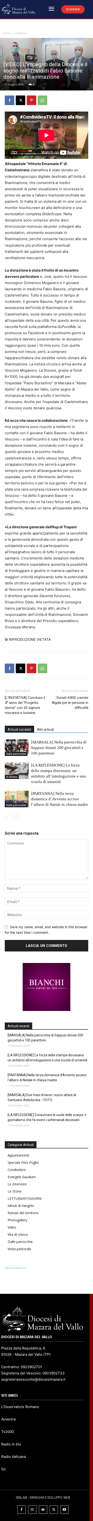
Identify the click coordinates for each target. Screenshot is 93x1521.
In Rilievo (21, 33)
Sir (3, 1469)
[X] (20, 100)
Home (6, 33)
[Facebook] (9, 100)
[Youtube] (64, 1509)
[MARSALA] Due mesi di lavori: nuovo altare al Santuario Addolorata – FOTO (42, 1097)
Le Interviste (17, 1184)
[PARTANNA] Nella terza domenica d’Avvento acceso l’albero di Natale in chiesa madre (59, 799)
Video (12, 1227)
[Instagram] (32, 1509)
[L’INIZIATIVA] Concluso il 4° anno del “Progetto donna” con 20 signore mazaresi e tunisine (25, 705)
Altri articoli (45, 729)
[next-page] (15, 817)
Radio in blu (11, 1444)
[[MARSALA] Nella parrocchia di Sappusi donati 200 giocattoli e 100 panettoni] (17, 747)
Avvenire (8, 1419)
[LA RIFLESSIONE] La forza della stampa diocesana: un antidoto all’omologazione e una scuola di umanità (47, 1057)
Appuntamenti (18, 1155)
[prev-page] (8, 817)
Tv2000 (7, 1431)
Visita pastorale (19, 1249)
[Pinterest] (31, 100)
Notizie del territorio (23, 1213)
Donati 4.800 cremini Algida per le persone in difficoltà (70, 702)
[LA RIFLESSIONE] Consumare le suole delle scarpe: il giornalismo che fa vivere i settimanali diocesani (47, 1117)
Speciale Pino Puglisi (23, 1162)
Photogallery (17, 1220)
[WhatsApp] (42, 100)
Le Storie (14, 1191)
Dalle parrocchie (16, 753)
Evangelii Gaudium (22, 1177)
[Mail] (43, 1509)
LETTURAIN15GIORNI (24, 1198)
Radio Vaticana (13, 1456)
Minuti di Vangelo (21, 1205)
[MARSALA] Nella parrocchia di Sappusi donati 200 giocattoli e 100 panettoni (59, 747)
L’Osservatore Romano (20, 1406)
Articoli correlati (19, 729)
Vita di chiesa (18, 1234)
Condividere (17, 1169)
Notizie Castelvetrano (15, 1268)
